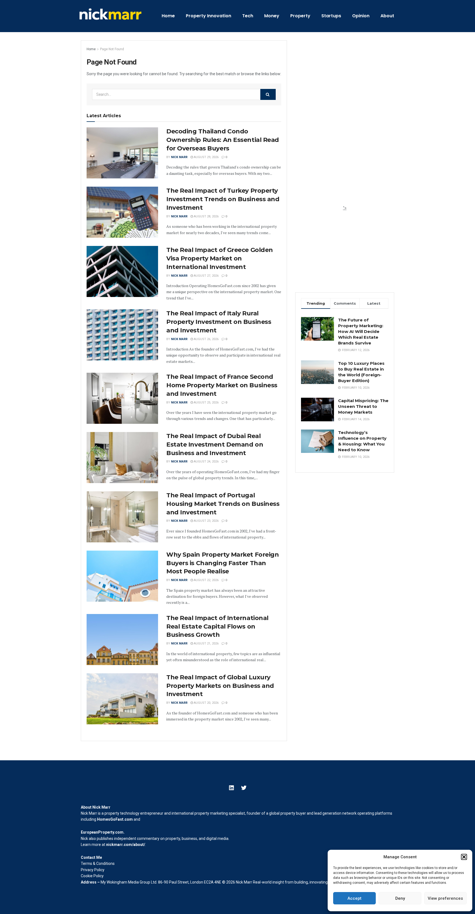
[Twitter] (243, 787)
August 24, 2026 (206, 461)
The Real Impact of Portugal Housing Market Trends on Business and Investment (222, 504)
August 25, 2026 (206, 402)
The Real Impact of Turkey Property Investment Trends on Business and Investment (222, 199)
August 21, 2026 (206, 643)
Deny (400, 898)
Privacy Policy (92, 870)
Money (271, 16)
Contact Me (91, 857)
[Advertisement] (344, 122)
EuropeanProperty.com (102, 832)
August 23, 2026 (206, 521)
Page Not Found (112, 49)
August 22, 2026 (206, 580)
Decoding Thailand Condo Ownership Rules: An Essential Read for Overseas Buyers (222, 140)
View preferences (445, 898)
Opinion (360, 16)
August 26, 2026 (206, 339)
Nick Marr (179, 157)
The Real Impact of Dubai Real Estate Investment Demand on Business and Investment (214, 444)
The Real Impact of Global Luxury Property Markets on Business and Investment (220, 686)
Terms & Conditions (98, 863)
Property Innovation (208, 16)
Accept (354, 898)
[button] (464, 857)
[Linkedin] (231, 787)
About (387, 16)
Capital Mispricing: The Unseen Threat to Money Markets (363, 406)
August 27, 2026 (206, 275)
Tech (247, 16)
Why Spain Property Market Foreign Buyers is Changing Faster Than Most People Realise (222, 563)
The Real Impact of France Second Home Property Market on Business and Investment (221, 385)
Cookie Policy (92, 876)
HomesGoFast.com (115, 819)
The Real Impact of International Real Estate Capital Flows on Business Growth (217, 626)
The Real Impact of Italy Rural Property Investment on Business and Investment (218, 322)
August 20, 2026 (206, 703)
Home (168, 16)
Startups (331, 16)
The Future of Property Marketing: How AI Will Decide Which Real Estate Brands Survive (360, 331)
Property (300, 16)
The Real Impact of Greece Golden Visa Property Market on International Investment (219, 258)
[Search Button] (268, 94)
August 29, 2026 (206, 157)
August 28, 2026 (206, 216)
